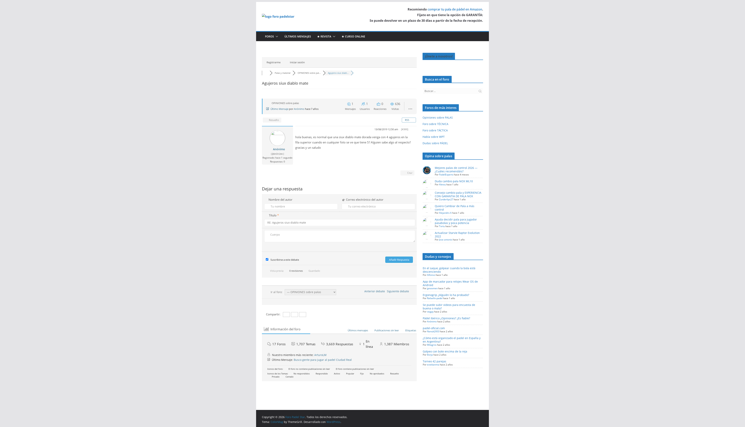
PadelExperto (446, 174)
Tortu (442, 226)
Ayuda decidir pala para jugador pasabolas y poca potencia (456, 221)
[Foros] (266, 72)
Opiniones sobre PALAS (438, 117)
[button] (276, 36)
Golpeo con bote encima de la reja (445, 351)
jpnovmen (432, 288)
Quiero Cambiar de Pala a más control (454, 207)
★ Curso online (353, 36)
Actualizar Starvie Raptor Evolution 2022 (457, 234)
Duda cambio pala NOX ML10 (454, 181)
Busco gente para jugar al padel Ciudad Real (323, 360)
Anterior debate (374, 291)
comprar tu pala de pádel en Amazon (455, 9)
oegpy (430, 311)
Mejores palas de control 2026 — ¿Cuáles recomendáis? (456, 169)
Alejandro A (445, 212)
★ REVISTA (324, 36)
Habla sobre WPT (434, 137)
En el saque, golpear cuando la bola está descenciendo (449, 269)
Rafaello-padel (435, 298)
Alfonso (431, 275)
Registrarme (274, 62)
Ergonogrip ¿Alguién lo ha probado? (446, 295)
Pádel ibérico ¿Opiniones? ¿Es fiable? (446, 318)
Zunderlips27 (446, 199)
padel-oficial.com (434, 328)
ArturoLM (320, 355)
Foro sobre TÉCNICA (435, 124)
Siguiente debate (399, 291)
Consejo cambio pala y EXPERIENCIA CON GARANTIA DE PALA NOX (458, 194)
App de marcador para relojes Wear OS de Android (450, 283)
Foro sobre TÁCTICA (435, 130)
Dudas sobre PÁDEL (435, 143)
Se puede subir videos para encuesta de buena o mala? (449, 306)
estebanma (433, 364)
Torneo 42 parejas (434, 361)
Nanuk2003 (433, 331)
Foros (269, 36)
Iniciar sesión (297, 62)
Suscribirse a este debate (284, 259)
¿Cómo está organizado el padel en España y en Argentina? (452, 339)
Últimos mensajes (297, 36)
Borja (430, 354)
